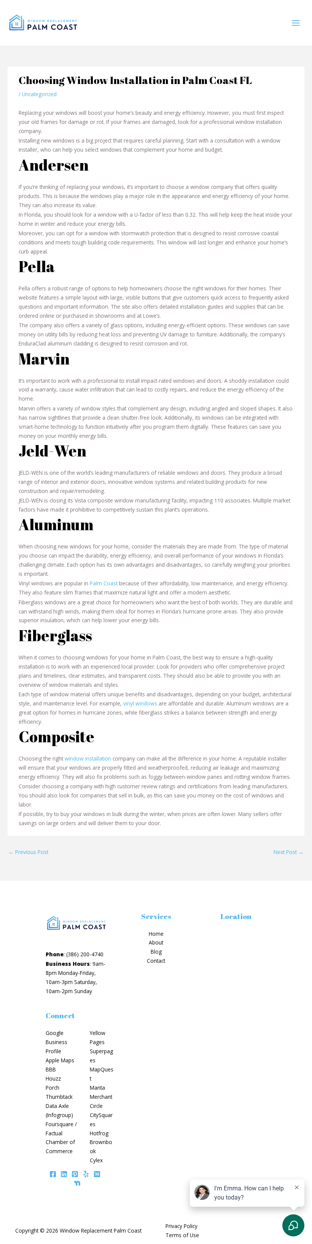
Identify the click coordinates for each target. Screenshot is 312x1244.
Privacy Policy (181, 1226)
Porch (52, 1087)
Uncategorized (39, 94)
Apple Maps (60, 1060)
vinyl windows (140, 703)
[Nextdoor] (77, 1183)
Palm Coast (104, 583)
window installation (88, 758)
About (156, 942)
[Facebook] (52, 1174)
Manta (97, 1087)
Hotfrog (99, 1133)
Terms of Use (182, 1235)
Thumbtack (59, 1096)
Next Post (289, 852)
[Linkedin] (63, 1174)
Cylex (96, 1160)
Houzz (53, 1078)
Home (156, 933)
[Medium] (97, 1174)
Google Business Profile (56, 1042)
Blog (156, 951)
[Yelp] (86, 1174)
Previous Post (28, 852)
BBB (51, 1069)
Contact (156, 960)
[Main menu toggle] (296, 23)
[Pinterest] (75, 1174)
